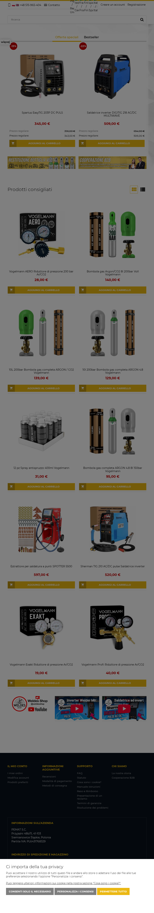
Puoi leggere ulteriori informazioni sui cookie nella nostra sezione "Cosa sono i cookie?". (63, 883)
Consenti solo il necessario (30, 891)
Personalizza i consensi (75, 891)
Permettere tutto (113, 891)
